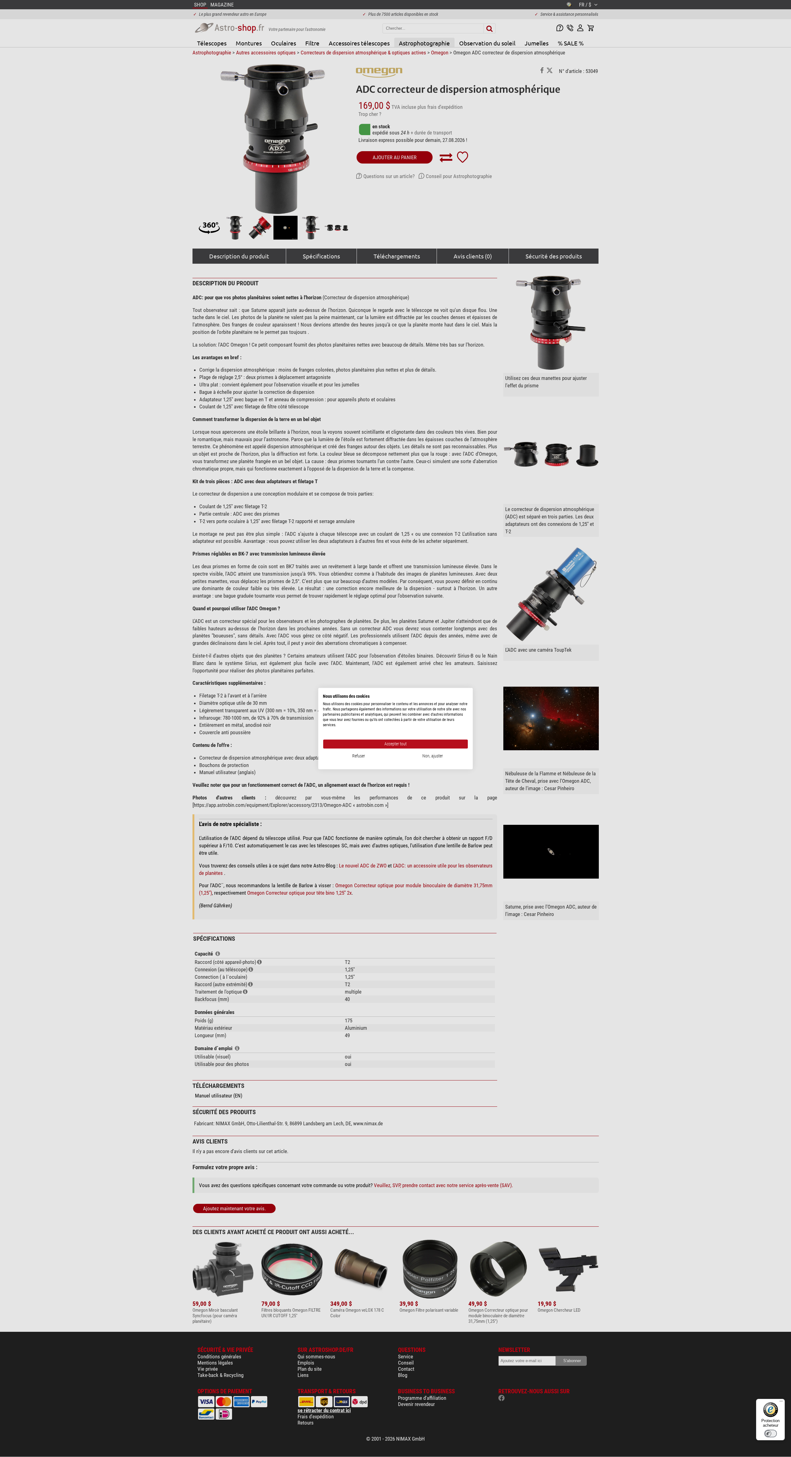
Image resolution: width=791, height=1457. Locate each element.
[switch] (770, 1433)
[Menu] (781, 1402)
